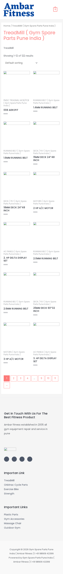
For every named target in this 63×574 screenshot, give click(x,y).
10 (48, 378)
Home (7, 25)
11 (55, 378)
